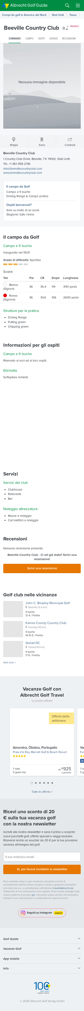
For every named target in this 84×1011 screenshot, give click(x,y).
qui (33, 894)
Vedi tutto (8, 662)
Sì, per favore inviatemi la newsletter (42, 869)
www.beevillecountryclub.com (22, 173)
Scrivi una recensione (42, 568)
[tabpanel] (42, 743)
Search (67, 5)
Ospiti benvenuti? (19, 204)
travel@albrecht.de (63, 888)
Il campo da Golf (18, 186)
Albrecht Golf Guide (29, 5)
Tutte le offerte (41, 791)
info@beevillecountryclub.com (22, 168)
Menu (78, 5)
